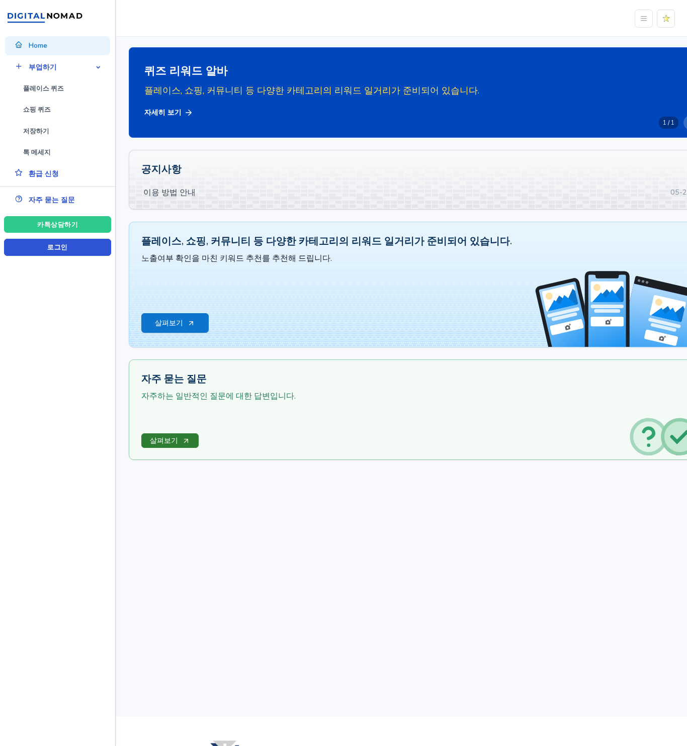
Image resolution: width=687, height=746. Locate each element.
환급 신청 (44, 173)
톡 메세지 (37, 152)
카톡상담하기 (57, 224)
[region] (57, 358)
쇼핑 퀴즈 (37, 109)
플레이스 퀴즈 (43, 88)
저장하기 (36, 131)
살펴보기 (164, 440)
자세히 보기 (163, 112)
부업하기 (43, 67)
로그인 (57, 247)
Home (38, 45)
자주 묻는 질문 (52, 200)
